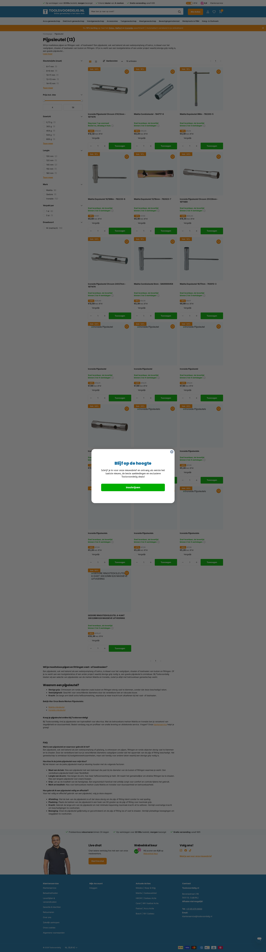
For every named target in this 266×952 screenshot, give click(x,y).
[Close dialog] (171, 451)
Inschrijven (133, 487)
